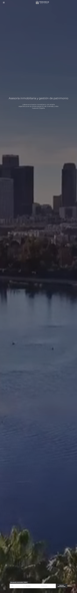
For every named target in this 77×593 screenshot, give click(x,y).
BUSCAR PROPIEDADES (61, 586)
